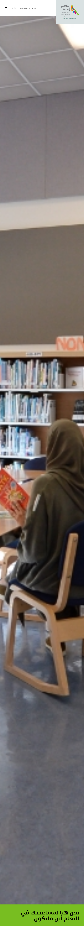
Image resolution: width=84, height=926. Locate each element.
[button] (28, 8)
